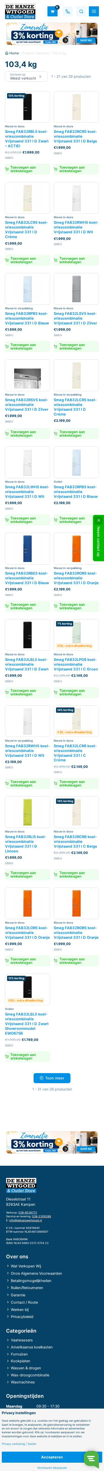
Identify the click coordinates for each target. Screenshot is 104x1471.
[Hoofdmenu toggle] (94, 11)
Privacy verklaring (13, 1444)
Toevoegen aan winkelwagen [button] (23, 169)
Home (14, 53)
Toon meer (54, 1078)
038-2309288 (41, 1216)
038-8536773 (27, 1212)
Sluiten (32, 1444)
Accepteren (52, 1457)
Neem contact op (98, 541)
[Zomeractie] (52, 34)
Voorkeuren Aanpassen (52, 1467)
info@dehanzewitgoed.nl (25, 1220)
